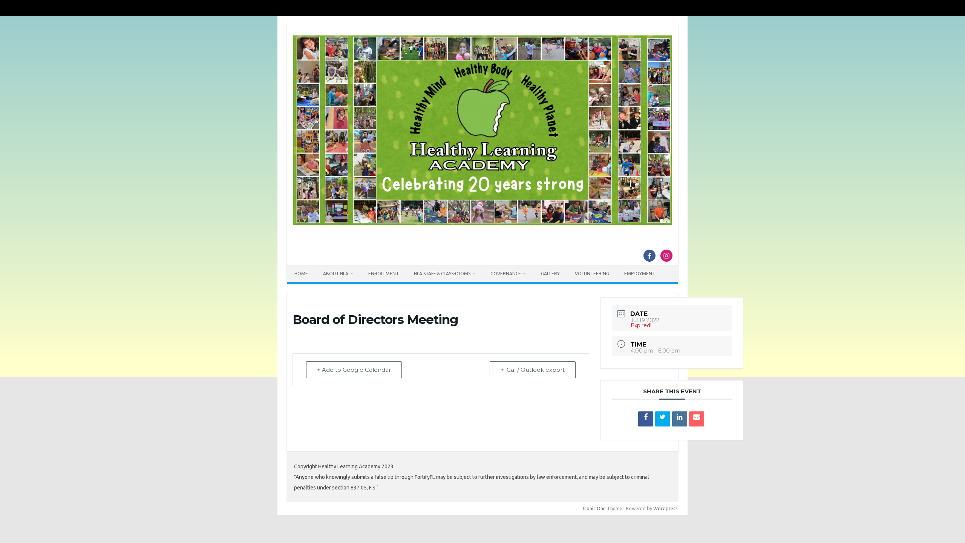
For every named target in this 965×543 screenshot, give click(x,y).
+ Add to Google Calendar (354, 369)
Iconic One (594, 508)
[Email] (696, 418)
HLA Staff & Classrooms (442, 273)
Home (301, 273)
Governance (505, 273)
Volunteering (592, 273)
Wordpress (665, 508)
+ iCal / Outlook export (533, 369)
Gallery (550, 273)
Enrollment (383, 273)
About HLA (335, 273)
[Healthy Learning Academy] (482, 223)
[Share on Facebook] (645, 418)
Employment (639, 273)
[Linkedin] (679, 418)
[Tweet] (662, 418)
